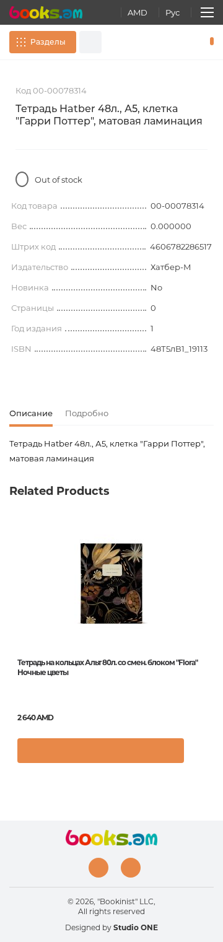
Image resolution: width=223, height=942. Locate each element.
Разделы (48, 41)
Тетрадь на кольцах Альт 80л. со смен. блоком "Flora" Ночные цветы (107, 667)
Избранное (190, 42)
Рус (172, 12)
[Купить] (100, 750)
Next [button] (207, 614)
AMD (137, 12)
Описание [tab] (31, 413)
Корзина (209, 42)
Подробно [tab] (86, 413)
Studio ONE (135, 927)
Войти (172, 42)
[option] (111, 648)
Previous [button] (15, 614)
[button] (201, 756)
